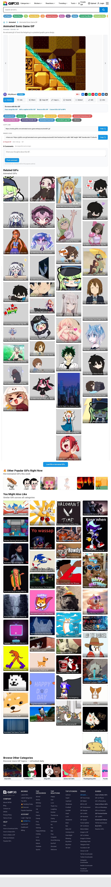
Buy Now (68, 844)
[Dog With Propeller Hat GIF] (68, 598)
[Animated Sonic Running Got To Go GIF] (42, 561)
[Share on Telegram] (96, 94)
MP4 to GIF (83, 804)
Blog (4, 805)
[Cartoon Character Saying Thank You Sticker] (68, 254)
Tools (73, 3)
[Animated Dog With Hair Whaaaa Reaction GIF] (68, 572)
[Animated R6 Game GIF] (95, 508)
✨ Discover (25, 807)
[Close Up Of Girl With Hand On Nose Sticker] (42, 289)
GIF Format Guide (101, 813)
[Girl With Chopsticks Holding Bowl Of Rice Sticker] (42, 365)
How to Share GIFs (9, 832)
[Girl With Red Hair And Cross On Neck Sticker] (68, 448)
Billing (23, 830)
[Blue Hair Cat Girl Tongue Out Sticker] (95, 336)
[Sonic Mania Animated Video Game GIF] (15, 508)
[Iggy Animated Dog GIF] (42, 644)
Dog (37, 821)
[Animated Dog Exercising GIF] (68, 713)
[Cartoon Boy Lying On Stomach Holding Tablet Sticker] (15, 292)
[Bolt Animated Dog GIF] (68, 646)
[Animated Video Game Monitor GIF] (15, 632)
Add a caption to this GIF (27, 109)
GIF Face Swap (85, 798)
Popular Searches (26, 810)
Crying (53, 818)
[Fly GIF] (26, 16)
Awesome (69, 820)
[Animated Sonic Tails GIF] (42, 513)
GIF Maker (83, 801)
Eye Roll (53, 843)
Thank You (54, 806)
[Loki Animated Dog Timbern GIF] (15, 681)
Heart (67, 813)
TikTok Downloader (86, 854)
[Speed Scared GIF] (52, 16)
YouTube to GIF (85, 848)
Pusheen (38, 846)
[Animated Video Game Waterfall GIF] (15, 606)
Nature (38, 843)
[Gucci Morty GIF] (34, 16)
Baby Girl (68, 829)
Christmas (69, 804)
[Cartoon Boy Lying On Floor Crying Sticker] (95, 387)
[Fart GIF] (68, 16)
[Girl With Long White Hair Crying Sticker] (15, 215)
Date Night (69, 835)
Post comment (12, 160)
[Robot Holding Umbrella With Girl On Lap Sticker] (95, 262)
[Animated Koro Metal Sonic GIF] (95, 534)
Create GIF (83, 3)
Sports (38, 849)
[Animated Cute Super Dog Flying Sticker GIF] (42, 602)
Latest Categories (26, 798)
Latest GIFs (24, 795)
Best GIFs (98, 826)
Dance (38, 815)
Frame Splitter (84, 823)
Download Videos (101, 820)
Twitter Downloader (86, 857)
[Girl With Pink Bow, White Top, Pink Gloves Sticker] (95, 233)
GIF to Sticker (84, 835)
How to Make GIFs (101, 795)
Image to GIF (84, 832)
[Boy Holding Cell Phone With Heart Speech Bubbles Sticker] (95, 187)
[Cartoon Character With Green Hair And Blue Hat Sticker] (15, 189)
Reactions (49, 3)
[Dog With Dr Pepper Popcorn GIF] (68, 664)
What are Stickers (8, 838)
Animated (12, 22)
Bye (52, 831)
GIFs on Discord (100, 810)
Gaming (38, 828)
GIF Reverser (84, 816)
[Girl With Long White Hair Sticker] (68, 304)
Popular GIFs (7, 841)
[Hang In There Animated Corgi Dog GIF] (68, 625)
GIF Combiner (84, 826)
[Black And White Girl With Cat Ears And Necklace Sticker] (68, 357)
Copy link (7, 125)
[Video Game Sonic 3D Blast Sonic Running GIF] (42, 714)
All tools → (84, 795)
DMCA (5, 812)
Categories (24, 3)
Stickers (37, 3)
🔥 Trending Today (27, 804)
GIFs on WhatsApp (101, 807)
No (52, 824)
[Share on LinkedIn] (103, 94)
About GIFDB (7, 802)
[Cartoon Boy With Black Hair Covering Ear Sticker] (95, 210)
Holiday (38, 834)
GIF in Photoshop (100, 801)
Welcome (54, 849)
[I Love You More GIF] (86, 16)
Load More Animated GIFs (55, 464)
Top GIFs (24, 801)
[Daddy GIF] (75, 16)
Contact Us (6, 808)
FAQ (4, 825)
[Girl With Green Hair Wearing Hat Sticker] (68, 278)
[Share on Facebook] (82, 94)
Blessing (68, 838)
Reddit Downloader (86, 865)
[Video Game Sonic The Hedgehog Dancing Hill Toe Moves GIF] (42, 581)
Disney (38, 818)
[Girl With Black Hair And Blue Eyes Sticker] (42, 268)
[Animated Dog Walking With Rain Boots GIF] (15, 658)
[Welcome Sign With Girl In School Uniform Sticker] (42, 305)
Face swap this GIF (11, 109)
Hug (52, 834)
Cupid (67, 798)
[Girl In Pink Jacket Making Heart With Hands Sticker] (68, 330)
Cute (37, 812)
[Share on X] (86, 94)
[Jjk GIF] (42, 16)
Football (68, 807)
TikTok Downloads (101, 823)
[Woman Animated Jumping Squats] (67, 483)
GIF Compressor (85, 807)
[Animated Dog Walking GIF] (42, 662)
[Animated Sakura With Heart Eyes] (48, 483)
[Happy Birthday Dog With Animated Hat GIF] (95, 570)
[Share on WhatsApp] (89, 94)
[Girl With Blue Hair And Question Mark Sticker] (42, 241)
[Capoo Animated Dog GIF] (95, 743)
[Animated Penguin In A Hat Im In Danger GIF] (95, 644)
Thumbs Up (54, 815)
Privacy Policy (7, 815)
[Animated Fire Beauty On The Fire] (85, 483)
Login (102, 3)
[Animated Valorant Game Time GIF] (68, 513)
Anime (38, 800)
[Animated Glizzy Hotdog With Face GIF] (15, 579)
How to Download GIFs (10, 828)
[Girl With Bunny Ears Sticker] (15, 398)
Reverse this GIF (42, 109)
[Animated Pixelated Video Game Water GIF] (95, 671)
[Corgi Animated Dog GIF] (42, 689)
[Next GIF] (105, 63)
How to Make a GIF (9, 835)
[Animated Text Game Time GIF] (15, 726)
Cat (37, 809)
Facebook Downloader (84, 870)
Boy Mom (69, 841)
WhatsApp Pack (85, 841)
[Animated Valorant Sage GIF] (15, 553)
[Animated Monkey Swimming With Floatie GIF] (95, 602)
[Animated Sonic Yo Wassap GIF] (42, 538)
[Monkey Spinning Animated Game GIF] (15, 529)
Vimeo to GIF (84, 851)
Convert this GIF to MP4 (57, 109)
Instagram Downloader (84, 861)
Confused (54, 821)
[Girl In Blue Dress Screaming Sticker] (68, 421)
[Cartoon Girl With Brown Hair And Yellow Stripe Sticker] (42, 348)
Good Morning (55, 840)
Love (37, 837)
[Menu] (107, 3)
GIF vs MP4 (98, 816)
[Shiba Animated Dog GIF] (15, 704)
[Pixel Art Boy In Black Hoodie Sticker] (95, 363)
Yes (52, 828)
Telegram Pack (84, 844)
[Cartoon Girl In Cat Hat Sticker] (42, 327)
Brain (67, 823)
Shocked (53, 846)
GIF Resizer (83, 810)
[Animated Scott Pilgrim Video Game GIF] (95, 623)
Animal (38, 796)
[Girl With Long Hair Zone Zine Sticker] (15, 241)
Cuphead (68, 801)
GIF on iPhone (99, 798)
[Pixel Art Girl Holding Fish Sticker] (68, 225)
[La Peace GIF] (7, 16)
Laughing (54, 809)
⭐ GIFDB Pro (25, 821)
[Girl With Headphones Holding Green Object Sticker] (42, 189)
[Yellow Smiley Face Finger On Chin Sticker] (95, 313)
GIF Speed (83, 820)
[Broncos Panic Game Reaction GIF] (68, 534)
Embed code (7, 133)
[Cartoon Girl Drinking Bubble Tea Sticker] (15, 268)
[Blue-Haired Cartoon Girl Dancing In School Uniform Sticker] (15, 334)
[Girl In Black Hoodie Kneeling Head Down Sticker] (15, 375)
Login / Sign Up (26, 818)
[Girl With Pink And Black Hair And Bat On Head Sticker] (42, 387)
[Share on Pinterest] (92, 94)
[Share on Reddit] (99, 94)
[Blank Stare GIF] (18, 16)
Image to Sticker (85, 838)
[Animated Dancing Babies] (30, 483)
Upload (93, 3)
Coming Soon (70, 832)
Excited (53, 812)
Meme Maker (84, 829)
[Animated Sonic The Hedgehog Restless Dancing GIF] (68, 687)
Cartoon (38, 806)
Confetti (68, 810)
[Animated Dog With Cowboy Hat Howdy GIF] (68, 550)
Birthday (38, 803)
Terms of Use (7, 818)
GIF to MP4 (83, 813)
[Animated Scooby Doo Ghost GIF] (42, 625)
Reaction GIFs (99, 829)
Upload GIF (24, 824)
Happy (53, 796)
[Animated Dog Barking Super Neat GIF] (95, 719)
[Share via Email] (106, 94)
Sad (52, 800)
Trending (62, 3)
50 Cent (68, 848)
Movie (38, 840)
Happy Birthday (40, 831)
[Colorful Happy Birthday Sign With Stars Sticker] (15, 314)
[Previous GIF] (5, 63)
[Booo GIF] (62, 16)
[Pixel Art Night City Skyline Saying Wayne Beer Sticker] (68, 390)
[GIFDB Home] (4, 22)
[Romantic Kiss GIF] (99, 16)
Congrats (53, 837)
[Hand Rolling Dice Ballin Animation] (12, 483)
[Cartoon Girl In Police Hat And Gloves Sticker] (95, 410)
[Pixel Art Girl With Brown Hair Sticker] (95, 290)
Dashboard (24, 827)
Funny (38, 824)
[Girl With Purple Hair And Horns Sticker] (42, 215)
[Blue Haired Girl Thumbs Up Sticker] (15, 353)
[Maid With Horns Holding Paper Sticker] (68, 192)
